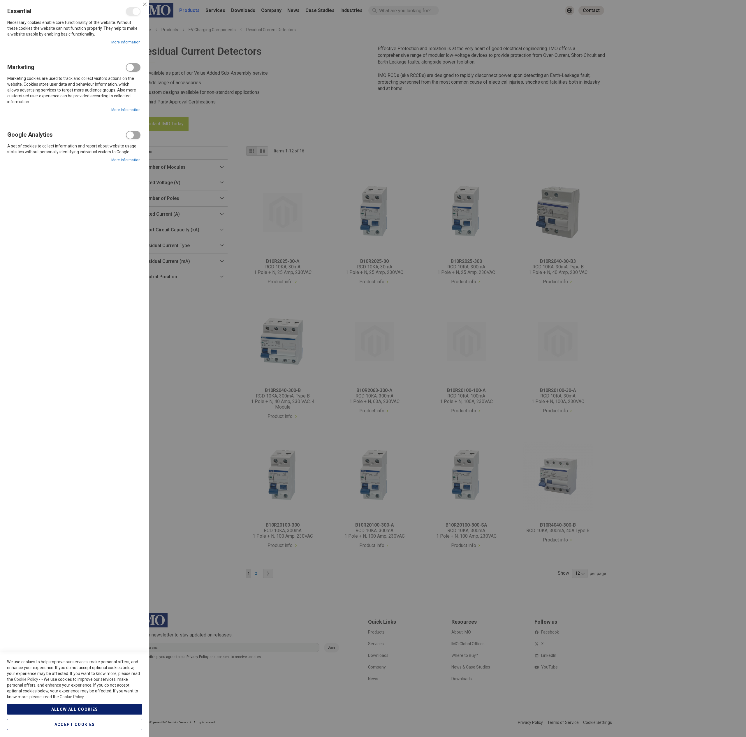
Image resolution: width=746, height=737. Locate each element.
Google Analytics (133, 135)
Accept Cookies (74, 724)
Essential (133, 11)
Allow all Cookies (74, 709)
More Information (125, 42)
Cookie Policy (26, 679)
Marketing (133, 67)
